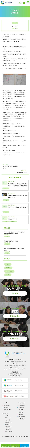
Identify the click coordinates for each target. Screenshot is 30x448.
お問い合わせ (15, 338)
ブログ (15, 23)
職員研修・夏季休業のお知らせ (11, 241)
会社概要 (15, 293)
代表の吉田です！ (12, 219)
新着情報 (13, 221)
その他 (7, 274)
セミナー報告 (9, 271)
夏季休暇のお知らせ (22, 172)
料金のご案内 (15, 316)
